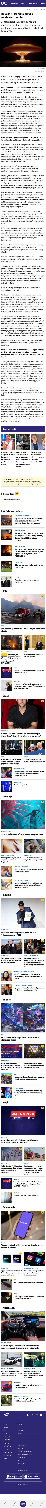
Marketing (21, 1445)
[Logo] (4, 3)
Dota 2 (26, 1060)
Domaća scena (6, 1060)
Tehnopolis (8, 1452)
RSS (19, 1461)
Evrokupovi (19, 562)
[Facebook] (28, 1415)
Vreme (20, 1434)
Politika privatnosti (25, 1454)
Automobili (7, 1456)
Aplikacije (21, 1458)
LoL (2, 1034)
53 (10, 516)
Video (20, 1424)
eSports (6, 1449)
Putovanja (7, 1440)
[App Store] (32, 1476)
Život (5, 1434)
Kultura (6, 1443)
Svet (25, 652)
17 (10, 531)
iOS (14, 1280)
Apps (3, 1242)
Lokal (6, 1459)
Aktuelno (27, 757)
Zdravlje (7, 1437)
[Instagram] (37, 1415)
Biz (5, 1430)
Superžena (7, 1446)
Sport (6, 1427)
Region (4, 626)
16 (10, 547)
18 (10, 577)
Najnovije (14, 4)
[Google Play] (14, 1476)
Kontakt (21, 1464)
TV (18, 1427)
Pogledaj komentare (12, 499)
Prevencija (28, 855)
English (4, 1137)
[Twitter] (32, 1415)
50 (17, 493)
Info (5, 1424)
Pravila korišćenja (25, 1451)
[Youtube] (41, 1415)
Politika (16, 681)
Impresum (21, 1448)
